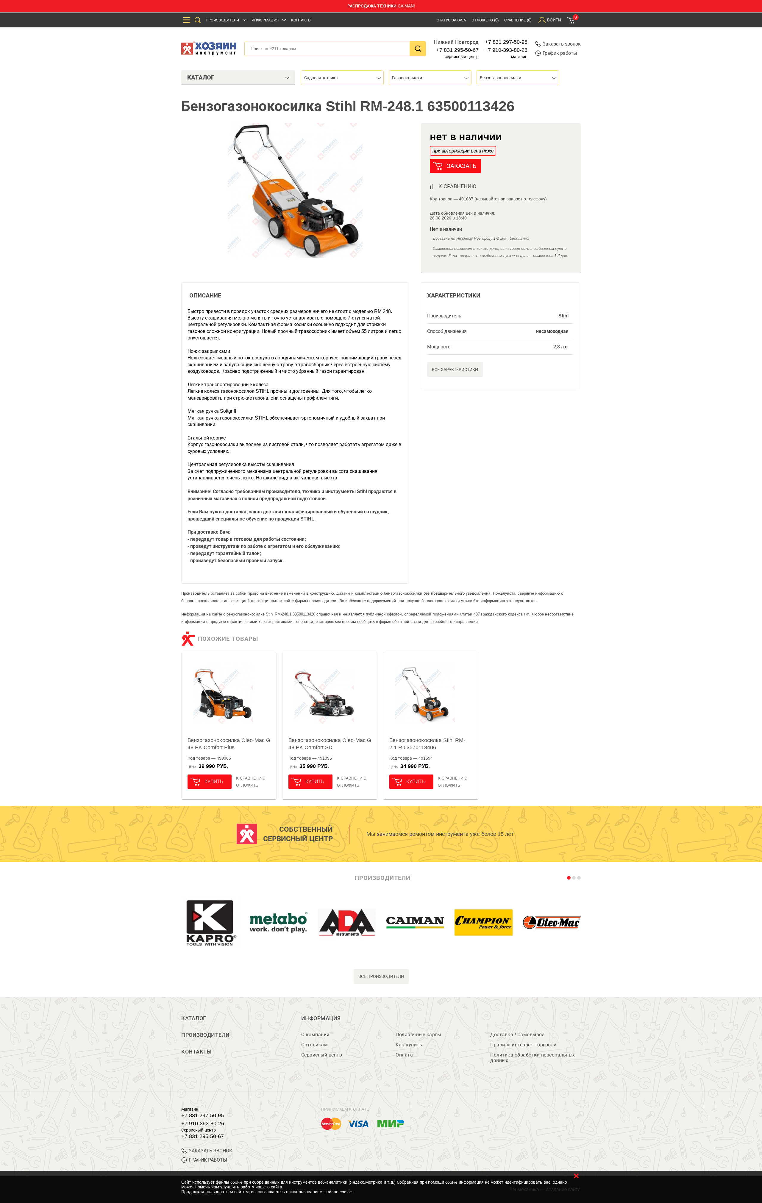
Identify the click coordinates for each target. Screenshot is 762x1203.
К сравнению (251, 778)
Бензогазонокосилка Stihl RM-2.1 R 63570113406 (427, 743)
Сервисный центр (321, 1054)
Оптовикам (314, 1044)
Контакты (301, 20)
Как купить (409, 1044)
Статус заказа (451, 20)
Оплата (404, 1054)
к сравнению (457, 186)
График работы (560, 53)
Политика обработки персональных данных (532, 1057)
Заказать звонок (562, 43)
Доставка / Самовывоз (517, 1034)
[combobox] (342, 77)
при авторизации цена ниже (463, 150)
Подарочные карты (418, 1034)
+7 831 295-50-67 (457, 50)
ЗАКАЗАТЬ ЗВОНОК (210, 1150)
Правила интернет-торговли (523, 1044)
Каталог (193, 1018)
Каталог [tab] (200, 77)
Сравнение (517, 20)
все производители (381, 976)
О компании (315, 1034)
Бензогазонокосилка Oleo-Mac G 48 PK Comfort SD (329, 743)
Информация (265, 20)
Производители (222, 20)
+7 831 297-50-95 (506, 42)
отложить (247, 785)
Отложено (485, 20)
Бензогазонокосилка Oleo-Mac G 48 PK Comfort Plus (229, 743)
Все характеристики (455, 369)
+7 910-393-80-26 (506, 50)
